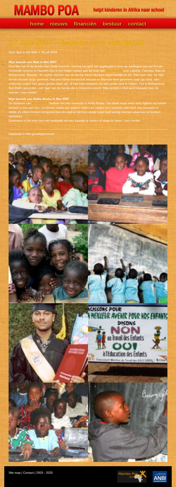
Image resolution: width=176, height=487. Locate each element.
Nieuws (59, 23)
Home (37, 23)
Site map (15, 472)
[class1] (127, 184)
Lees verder (28, 92)
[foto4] (48, 343)
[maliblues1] (127, 422)
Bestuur (112, 23)
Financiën (85, 23)
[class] (48, 184)
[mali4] (48, 263)
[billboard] (127, 343)
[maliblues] (127, 263)
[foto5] (48, 422)
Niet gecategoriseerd (40, 134)
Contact (137, 23)
